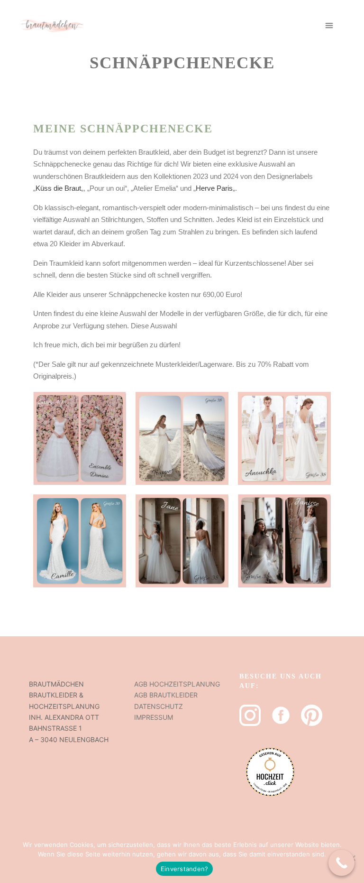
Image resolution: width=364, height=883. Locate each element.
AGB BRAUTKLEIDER (166, 695)
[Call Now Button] (341, 863)
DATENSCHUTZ (158, 706)
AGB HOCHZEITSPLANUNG (177, 684)
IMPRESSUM (153, 717)
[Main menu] (329, 25)
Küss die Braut (58, 188)
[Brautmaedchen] (52, 25)
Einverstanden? (185, 869)
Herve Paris (214, 188)
